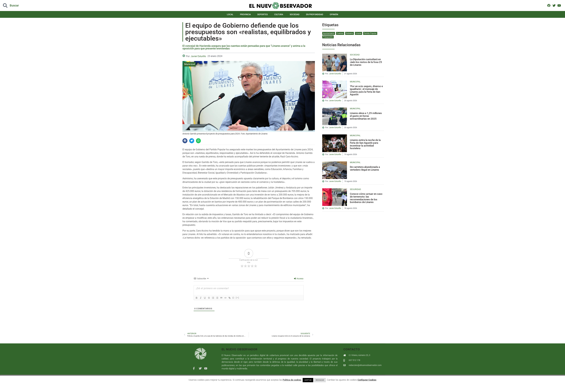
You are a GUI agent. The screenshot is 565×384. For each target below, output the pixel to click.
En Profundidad (314, 14)
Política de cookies (292, 380)
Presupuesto (328, 37)
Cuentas (340, 33)
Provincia (245, 14)
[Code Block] (225, 298)
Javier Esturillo (198, 56)
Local (230, 14)
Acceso (299, 278)
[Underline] (205, 298)
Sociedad (294, 14)
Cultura (278, 14)
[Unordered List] (217, 298)
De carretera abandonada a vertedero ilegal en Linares (365, 168)
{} (233, 297)
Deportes (262, 14)
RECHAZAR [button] (320, 380)
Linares (358, 33)
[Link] (229, 298)
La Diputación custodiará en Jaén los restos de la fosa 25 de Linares (366, 62)
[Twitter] (554, 5)
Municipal (189, 64)
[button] (56, 5)
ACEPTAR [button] (307, 380)
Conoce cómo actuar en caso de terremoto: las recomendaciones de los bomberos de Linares (366, 198)
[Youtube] (559, 5)
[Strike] (209, 298)
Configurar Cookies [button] (367, 380)
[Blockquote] (221, 298)
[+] (237, 297)
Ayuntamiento (328, 33)
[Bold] (197, 298)
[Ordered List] (213, 298)
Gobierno (349, 33)
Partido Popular (370, 33)
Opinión (334, 14)
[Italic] (201, 298)
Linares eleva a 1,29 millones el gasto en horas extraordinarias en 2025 (366, 116)
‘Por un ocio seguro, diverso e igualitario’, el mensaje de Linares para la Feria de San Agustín (366, 90)
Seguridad (355, 189)
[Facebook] (549, 5)
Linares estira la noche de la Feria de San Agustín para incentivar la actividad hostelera (365, 144)
